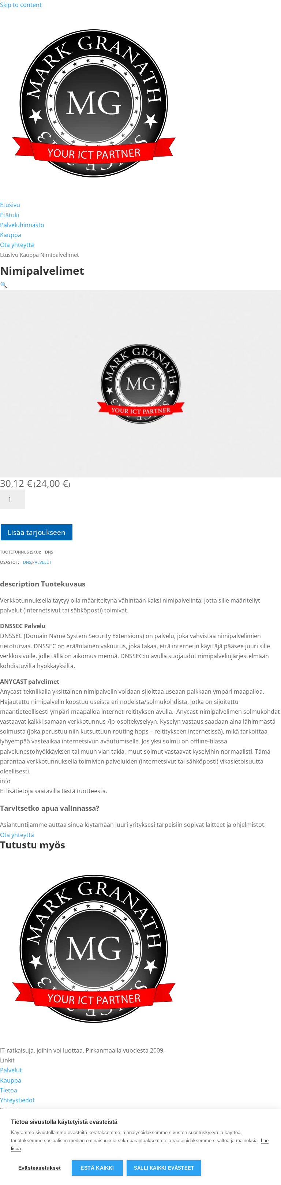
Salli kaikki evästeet (164, 1168)
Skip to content (21, 5)
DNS (27, 562)
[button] (3, 285)
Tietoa (8, 1090)
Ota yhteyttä (17, 245)
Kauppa (10, 235)
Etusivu (10, 205)
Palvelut (42, 562)
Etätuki (9, 215)
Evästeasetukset (39, 1168)
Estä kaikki (97, 1168)
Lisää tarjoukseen (36, 532)
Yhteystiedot (17, 1100)
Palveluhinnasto (22, 225)
